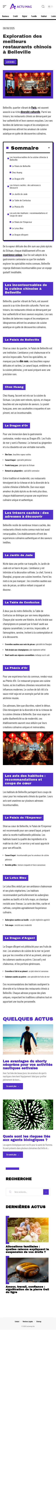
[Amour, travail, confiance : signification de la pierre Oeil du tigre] (28, 1270)
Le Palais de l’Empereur (22, 222)
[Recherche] (43, 6)
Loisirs (10, 61)
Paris (33, 107)
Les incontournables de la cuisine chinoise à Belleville (29, 158)
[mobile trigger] (5, 6)
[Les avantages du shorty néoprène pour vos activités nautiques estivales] (28, 1039)
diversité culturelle (30, 111)
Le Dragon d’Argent (20, 234)
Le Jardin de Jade (20, 194)
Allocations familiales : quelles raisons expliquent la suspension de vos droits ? (27, 1249)
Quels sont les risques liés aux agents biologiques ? (26, 1138)
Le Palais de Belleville (21, 166)
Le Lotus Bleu (17, 228)
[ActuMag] (21, 6)
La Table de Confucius (21, 200)
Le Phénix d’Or (18, 206)
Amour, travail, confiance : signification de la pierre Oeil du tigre (27, 1289)
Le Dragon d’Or (18, 178)
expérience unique (12, 255)
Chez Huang (17, 172)
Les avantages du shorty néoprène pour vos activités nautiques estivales (27, 1064)
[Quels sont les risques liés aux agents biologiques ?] (28, 1114)
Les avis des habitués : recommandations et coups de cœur (28, 214)
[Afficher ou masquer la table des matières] (44, 148)
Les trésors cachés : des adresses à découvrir (25, 186)
